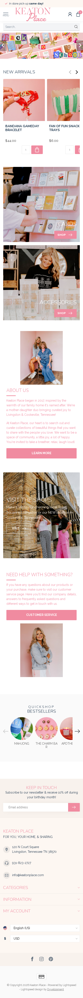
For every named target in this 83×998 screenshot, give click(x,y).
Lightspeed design (32, 989)
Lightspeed (69, 985)
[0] (78, 14)
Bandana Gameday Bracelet (22, 128)
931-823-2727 (21, 863)
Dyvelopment (55, 989)
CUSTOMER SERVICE (41, 615)
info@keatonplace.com (28, 875)
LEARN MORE (42, 453)
